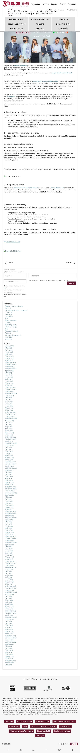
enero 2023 (9, 435)
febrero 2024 (9, 408)
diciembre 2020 (10, 487)
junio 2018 (8, 549)
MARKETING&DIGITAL (40, 19)
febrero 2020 (9, 507)
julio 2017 (8, 571)
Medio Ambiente (10, 320)
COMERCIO (63, 19)
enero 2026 (9, 360)
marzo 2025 (9, 381)
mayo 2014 (9, 650)
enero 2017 (9, 584)
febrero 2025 (9, 383)
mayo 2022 (9, 451)
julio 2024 (8, 398)
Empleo (54, 4)
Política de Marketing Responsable (21, 731)
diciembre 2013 (10, 660)
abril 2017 (8, 578)
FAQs (25, 726)
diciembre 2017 (10, 561)
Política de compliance (62, 731)
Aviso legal (9, 721)
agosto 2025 (9, 371)
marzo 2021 (9, 480)
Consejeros (9, 316)
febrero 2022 (9, 458)
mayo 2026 (9, 352)
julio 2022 (8, 447)
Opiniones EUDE (65, 726)
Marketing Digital (10, 325)
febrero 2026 (9, 358)
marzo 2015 (9, 629)
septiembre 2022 (11, 443)
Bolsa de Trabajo (11, 327)
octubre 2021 (9, 466)
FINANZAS (40, 24)
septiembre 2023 (11, 418)
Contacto (72, 10)
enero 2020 (9, 509)
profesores (11, 97)
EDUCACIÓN (63, 29)
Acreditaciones (14, 726)
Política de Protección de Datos (64, 721)
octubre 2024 (9, 391)
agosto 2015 (9, 619)
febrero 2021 (9, 482)
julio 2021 (8, 472)
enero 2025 (9, 385)
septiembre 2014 (11, 642)
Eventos (8, 323)
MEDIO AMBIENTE (63, 24)
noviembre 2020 (10, 489)
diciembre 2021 (10, 462)
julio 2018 (8, 547)
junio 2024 (8, 400)
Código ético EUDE (43, 731)
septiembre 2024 (11, 393)
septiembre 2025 (11, 369)
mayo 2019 (9, 526)
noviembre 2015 (10, 613)
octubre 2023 (9, 416)
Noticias (45, 4)
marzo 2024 (9, 406)
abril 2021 (8, 478)
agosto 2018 (9, 545)
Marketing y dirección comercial (16, 310)
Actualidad (8, 337)
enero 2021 (9, 484)
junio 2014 (8, 648)
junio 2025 (8, 375)
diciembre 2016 (10, 586)
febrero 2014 (9, 656)
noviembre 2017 (10, 563)
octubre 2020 (9, 491)
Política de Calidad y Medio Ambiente (43, 726)
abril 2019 (8, 528)
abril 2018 (8, 553)
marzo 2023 (9, 431)
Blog (50, 10)
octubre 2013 (9, 663)
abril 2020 (8, 503)
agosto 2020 (9, 495)
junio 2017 (8, 574)
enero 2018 (9, 559)
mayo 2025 (9, 377)
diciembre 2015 (10, 611)
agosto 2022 (9, 445)
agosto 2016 (9, 594)
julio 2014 (8, 646)
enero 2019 (9, 534)
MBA (6, 329)
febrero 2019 (9, 532)
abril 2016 (8, 602)
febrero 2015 (9, 631)
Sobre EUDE (59, 10)
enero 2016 (9, 609)
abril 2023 (8, 429)
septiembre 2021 (11, 468)
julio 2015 (8, 621)
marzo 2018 (9, 555)
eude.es (6, 744)
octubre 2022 (9, 441)
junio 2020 (8, 499)
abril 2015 (8, 627)
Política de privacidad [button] (24, 721)
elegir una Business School (62, 73)
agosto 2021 (9, 470)
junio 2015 (8, 623)
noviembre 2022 (10, 439)
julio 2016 (8, 596)
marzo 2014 (9, 654)
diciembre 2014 (10, 636)
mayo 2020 (9, 501)
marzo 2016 (9, 605)
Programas (35, 4)
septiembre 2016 (11, 592)
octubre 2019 (9, 516)
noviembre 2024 (10, 389)
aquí (5, 288)
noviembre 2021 (10, 464)
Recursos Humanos (11, 331)
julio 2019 (8, 522)
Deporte (8, 308)
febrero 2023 (9, 433)
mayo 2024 (9, 402)
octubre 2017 (9, 565)
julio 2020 (8, 497)
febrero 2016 (9, 607)
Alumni (63, 4)
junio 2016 (8, 598)
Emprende (72, 4)
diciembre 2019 (10, 511)
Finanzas (8, 333)
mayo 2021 (9, 476)
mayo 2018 (9, 551)
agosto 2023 (9, 420)
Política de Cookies (42, 721)
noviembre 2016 (10, 588)
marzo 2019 (9, 530)
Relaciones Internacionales (14, 306)
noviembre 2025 (10, 364)
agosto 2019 (9, 520)
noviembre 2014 (10, 638)
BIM (6, 318)
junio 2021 (8, 474)
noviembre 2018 (10, 538)
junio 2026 (8, 350)
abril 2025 (8, 379)
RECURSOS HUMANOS (17, 24)
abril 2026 (8, 354)
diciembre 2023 (10, 412)
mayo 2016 (9, 600)
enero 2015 (9, 634)
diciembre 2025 (10, 362)
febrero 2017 (9, 582)
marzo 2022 (9, 455)
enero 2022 (9, 460)
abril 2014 (8, 652)
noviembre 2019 (10, 513)
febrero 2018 (9, 557)
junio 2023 (8, 424)
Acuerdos (8, 339)
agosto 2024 (9, 395)
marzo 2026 (9, 356)
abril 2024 (8, 404)
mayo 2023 (9, 426)
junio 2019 (8, 524)
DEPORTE (40, 29)
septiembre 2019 (11, 518)
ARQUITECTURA (16, 29)
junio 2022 (8, 449)
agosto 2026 (9, 346)
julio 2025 (8, 373)
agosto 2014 (9, 644)
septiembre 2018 (11, 542)
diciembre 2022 (10, 437)
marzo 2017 (9, 580)
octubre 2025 (9, 366)
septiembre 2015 (10, 617)
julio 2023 (8, 422)
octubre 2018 (9, 540)
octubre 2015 (9, 615)
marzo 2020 (9, 505)
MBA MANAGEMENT (17, 19)
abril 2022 (8, 453)
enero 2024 (9, 410)
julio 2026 (8, 348)
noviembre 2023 (10, 414)
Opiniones (8, 314)
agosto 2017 (9, 569)
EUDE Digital (40, 736)
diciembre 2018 (10, 536)
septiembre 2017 (10, 567)
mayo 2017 (9, 576)
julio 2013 (8, 665)
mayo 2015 (9, 625)
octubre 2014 (9, 640)
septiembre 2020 (11, 493)
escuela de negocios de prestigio (45, 81)
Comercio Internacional (13, 335)
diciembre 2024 (10, 387)
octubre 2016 (9, 590)
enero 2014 (9, 658)
